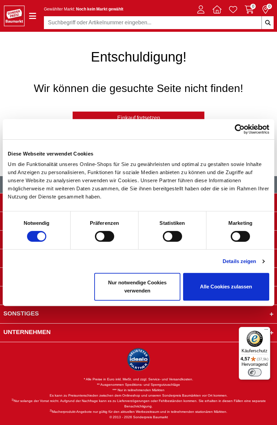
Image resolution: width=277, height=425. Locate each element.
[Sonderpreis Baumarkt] (14, 15)
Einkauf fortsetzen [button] (138, 118)
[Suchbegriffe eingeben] (267, 22)
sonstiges (21, 313)
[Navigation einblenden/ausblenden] (32, 16)
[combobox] (159, 22)
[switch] (104, 236)
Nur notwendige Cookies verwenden (137, 286)
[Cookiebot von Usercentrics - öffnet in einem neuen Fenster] (239, 129)
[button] (201, 9)
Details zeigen (239, 261)
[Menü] (266, 331)
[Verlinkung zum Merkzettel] (233, 9)
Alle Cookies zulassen (226, 286)
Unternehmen (27, 332)
